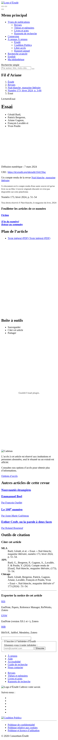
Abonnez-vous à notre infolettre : (20, 645)
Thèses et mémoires (24, 27)
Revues (18, 25)
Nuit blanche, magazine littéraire (24, 87)
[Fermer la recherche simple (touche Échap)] (6, 6)
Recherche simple (10, 65)
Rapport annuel (22, 50)
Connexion (13, 36)
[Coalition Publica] (11, 717)
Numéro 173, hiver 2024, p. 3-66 (24, 90)
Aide (10, 658)
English (11, 56)
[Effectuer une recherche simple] (2, 6)
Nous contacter (15, 667)
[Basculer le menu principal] (2, 9)
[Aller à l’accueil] (9, 2)
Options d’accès (9, 476)
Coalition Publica (23, 45)
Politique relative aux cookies (23, 727)
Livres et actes (21, 30)
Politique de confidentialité (21, 724)
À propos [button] (13, 39)
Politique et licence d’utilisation (23, 730)
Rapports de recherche (25, 33)
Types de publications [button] (19, 22)
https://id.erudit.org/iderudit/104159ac (27, 172)
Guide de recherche (18, 664)
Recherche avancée (17, 53)
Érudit (17, 42)
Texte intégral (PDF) (18, 238)
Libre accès (20, 48)
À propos (22, 39)
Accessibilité (14, 661)
